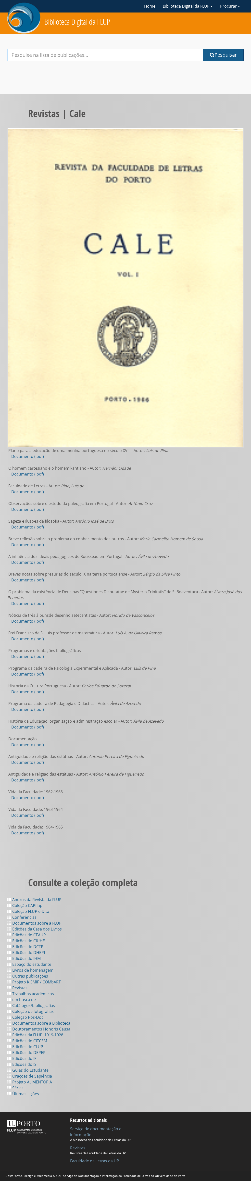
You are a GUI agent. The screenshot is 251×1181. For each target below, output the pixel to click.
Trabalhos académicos (32, 993)
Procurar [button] (229, 6)
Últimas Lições (25, 1093)
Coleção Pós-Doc (27, 1017)
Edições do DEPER (28, 1052)
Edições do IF (23, 1058)
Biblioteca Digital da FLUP (77, 21)
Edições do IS (24, 1064)
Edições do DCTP (27, 946)
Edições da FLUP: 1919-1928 (37, 1035)
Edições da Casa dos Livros (36, 929)
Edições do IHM (26, 958)
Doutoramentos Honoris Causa (40, 1029)
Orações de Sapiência (31, 1076)
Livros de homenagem (32, 970)
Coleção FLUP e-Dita (30, 911)
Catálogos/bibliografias (33, 1005)
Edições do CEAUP (28, 935)
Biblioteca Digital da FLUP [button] (187, 6)
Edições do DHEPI (28, 952)
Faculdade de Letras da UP (94, 1161)
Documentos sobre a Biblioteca (40, 1023)
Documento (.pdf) (27, 456)
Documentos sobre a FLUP (36, 923)
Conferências (24, 917)
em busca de (23, 999)
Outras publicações (29, 976)
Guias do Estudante (30, 1070)
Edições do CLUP (27, 1046)
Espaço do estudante (31, 964)
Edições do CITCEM (29, 1040)
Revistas (19, 988)
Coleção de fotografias (32, 1011)
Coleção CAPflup (26, 905)
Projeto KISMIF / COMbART (36, 982)
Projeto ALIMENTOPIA (31, 1082)
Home (149, 6)
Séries (17, 1088)
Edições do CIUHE (28, 940)
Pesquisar (225, 54)
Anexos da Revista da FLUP (36, 899)
